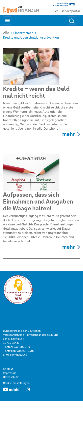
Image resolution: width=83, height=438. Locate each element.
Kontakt (8, 369)
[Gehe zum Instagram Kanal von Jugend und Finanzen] (28, 389)
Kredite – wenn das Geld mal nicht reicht (36, 92)
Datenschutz (11, 377)
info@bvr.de (19, 355)
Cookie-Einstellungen (16, 383)
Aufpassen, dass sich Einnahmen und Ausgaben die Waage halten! (38, 201)
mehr (68, 134)
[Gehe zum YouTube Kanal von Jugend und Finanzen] (11, 389)
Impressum (9, 373)
